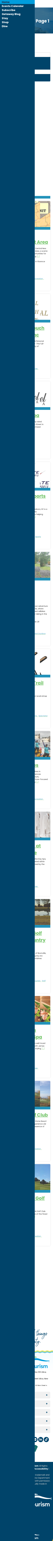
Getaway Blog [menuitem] (11, 14)
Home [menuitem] (6, 2)
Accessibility (41, 1468)
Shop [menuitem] (5, 22)
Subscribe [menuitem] (8, 10)
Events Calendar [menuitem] (13, 6)
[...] (38, 256)
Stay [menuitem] (5, 18)
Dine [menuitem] (5, 26)
